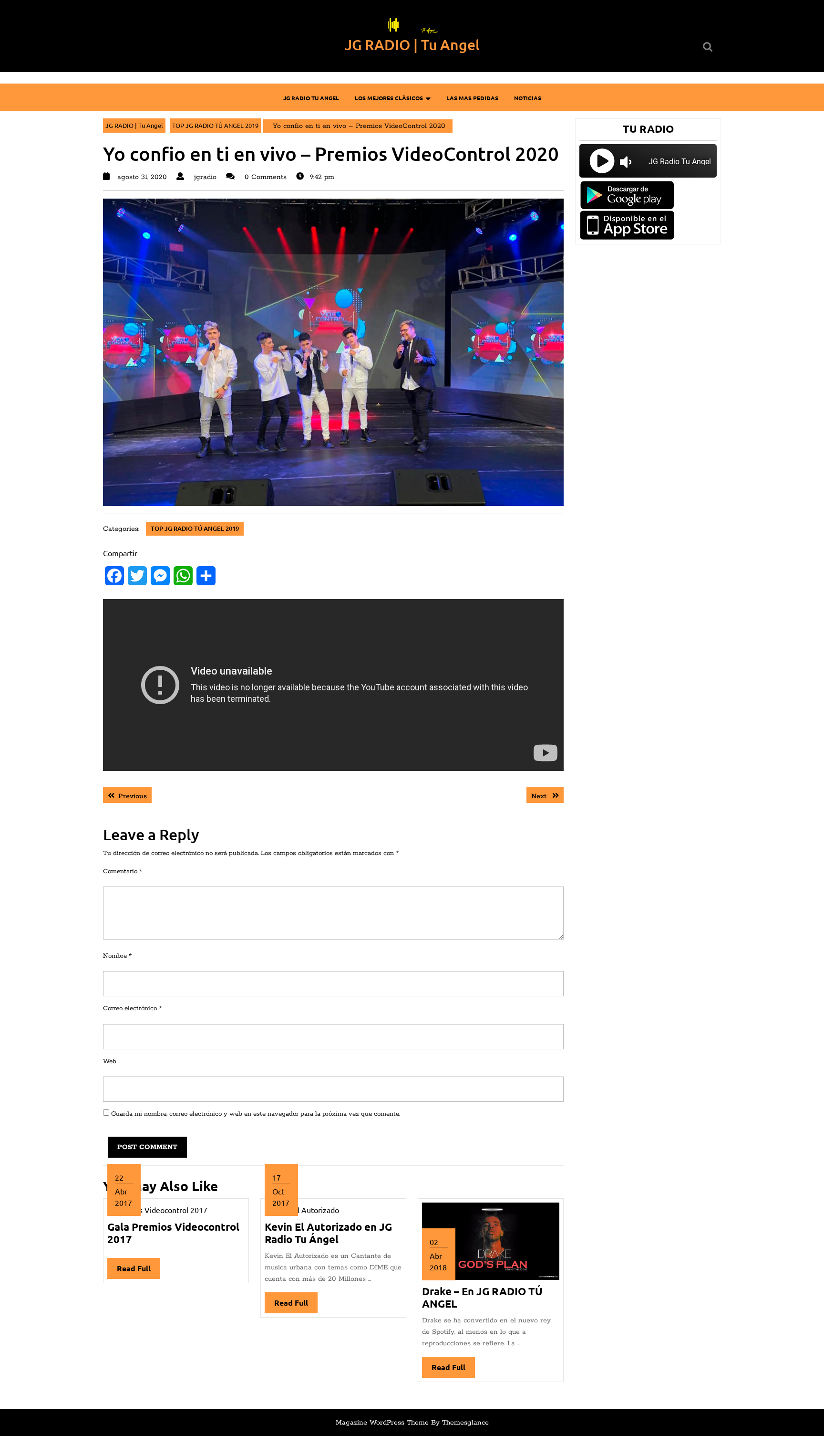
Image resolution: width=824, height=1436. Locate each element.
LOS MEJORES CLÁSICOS (389, 98)
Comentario (122, 871)
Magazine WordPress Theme (382, 1422)
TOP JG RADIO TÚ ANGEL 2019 (215, 125)
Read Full (138, 1271)
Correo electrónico (132, 1008)
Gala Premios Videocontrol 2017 (173, 1233)
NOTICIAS (527, 98)
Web (109, 1061)
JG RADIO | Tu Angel (412, 44)
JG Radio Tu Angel (311, 98)
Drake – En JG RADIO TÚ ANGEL (482, 1297)
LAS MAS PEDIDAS (472, 98)
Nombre (117, 956)
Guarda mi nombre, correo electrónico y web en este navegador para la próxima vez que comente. (255, 1114)
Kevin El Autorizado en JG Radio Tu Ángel (328, 1233)
